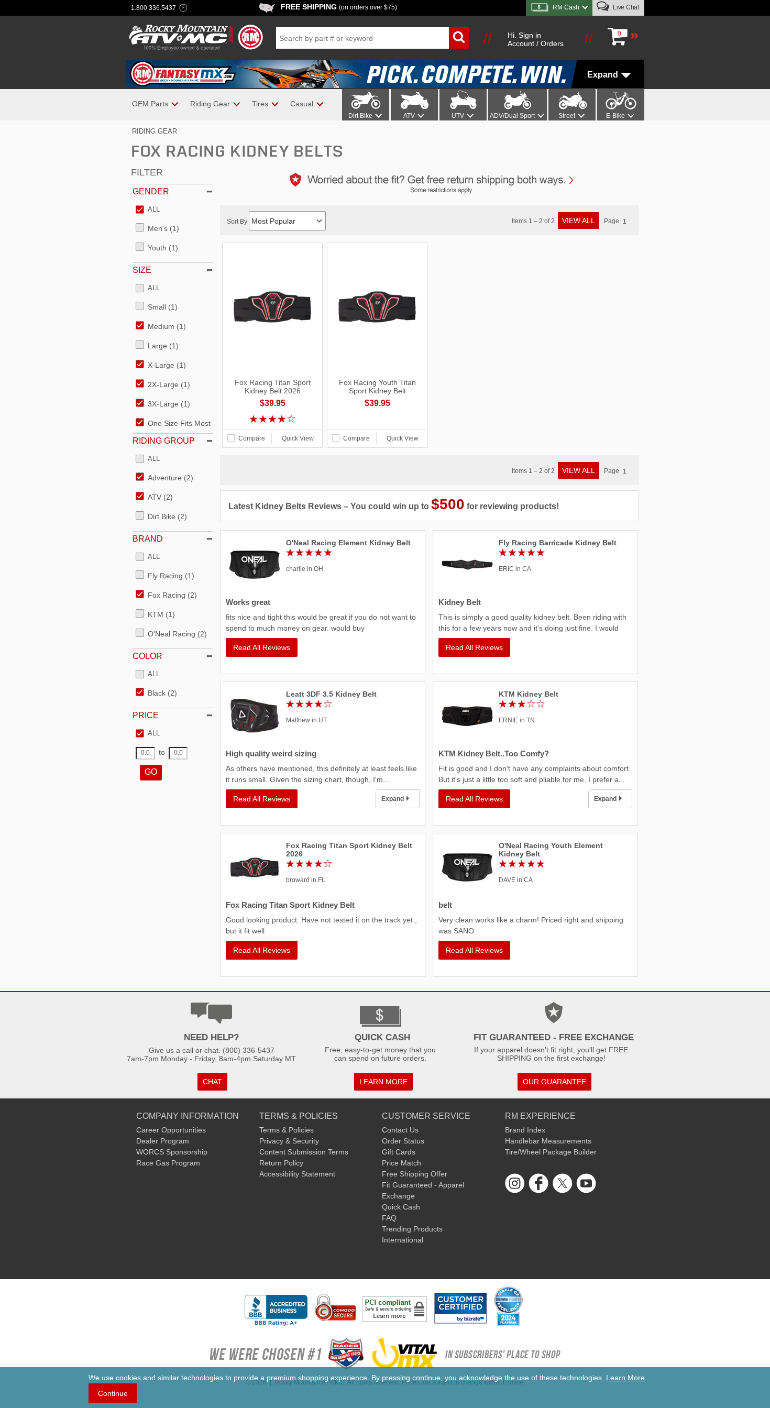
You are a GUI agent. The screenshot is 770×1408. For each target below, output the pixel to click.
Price (146, 715)
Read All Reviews (261, 647)
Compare (251, 438)
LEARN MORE (383, 1081)
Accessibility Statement (297, 1174)
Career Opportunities (171, 1130)
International (402, 1240)
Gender (151, 191)
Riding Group (164, 440)
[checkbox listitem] (148, 210)
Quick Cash (401, 1207)
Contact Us (400, 1130)
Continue (113, 1393)
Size (142, 270)
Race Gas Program (168, 1163)
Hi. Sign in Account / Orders (536, 39)
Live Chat (625, 7)
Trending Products (412, 1229)
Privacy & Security (289, 1141)
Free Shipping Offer (414, 1174)
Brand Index (525, 1130)
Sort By (238, 221)
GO (151, 771)
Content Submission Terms (303, 1152)
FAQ (389, 1218)
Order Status (403, 1141)
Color (147, 656)
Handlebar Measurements (548, 1141)
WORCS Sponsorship (171, 1152)
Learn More (625, 1377)
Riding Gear (154, 131)
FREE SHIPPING (339, 7)
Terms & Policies (286, 1130)
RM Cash (566, 7)
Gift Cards (398, 1152)
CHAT (212, 1081)
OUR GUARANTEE (554, 1081)
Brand (148, 538)
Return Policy (281, 1163)
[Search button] (459, 38)
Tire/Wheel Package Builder (551, 1152)
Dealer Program (162, 1141)
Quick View (298, 438)
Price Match (401, 1163)
